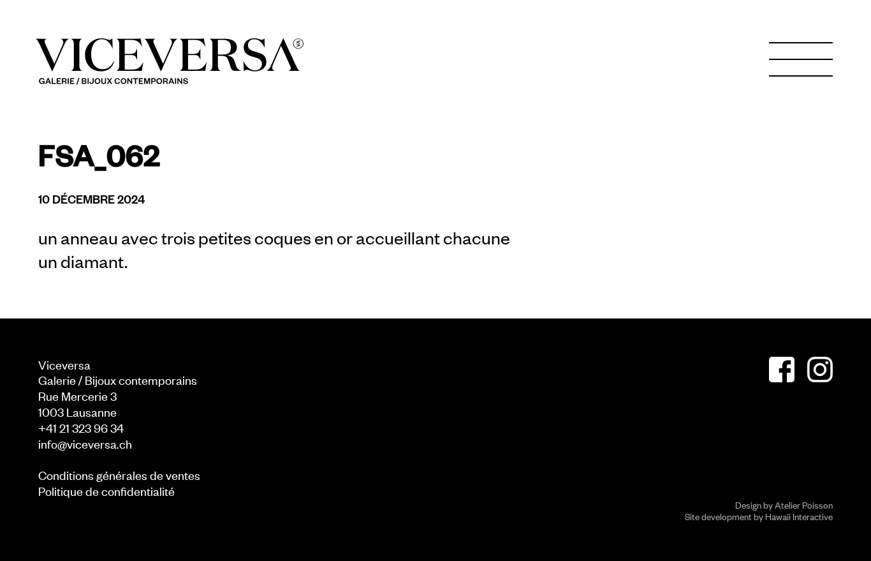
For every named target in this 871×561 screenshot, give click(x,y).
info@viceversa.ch (85, 443)
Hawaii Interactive (799, 516)
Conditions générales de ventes (119, 474)
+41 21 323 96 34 (81, 427)
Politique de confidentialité (106, 490)
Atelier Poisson (804, 504)
